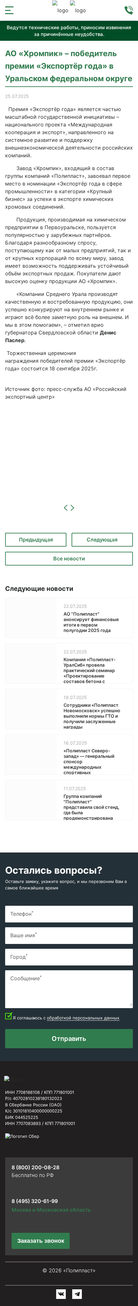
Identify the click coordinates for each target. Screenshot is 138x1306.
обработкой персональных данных (83, 1017)
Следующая (102, 539)
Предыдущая (36, 539)
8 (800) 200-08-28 (35, 1167)
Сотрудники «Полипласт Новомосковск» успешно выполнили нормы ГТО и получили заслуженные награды (92, 716)
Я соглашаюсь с (66, 1017)
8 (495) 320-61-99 (35, 1201)
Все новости (69, 558)
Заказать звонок (40, 1241)
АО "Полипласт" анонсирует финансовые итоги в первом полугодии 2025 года (91, 622)
